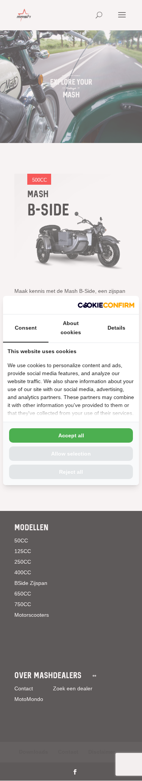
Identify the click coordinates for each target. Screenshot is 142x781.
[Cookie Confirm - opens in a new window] (106, 305)
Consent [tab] (26, 328)
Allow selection (71, 454)
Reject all (71, 472)
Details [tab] (116, 328)
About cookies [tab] (71, 327)
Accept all (71, 435)
